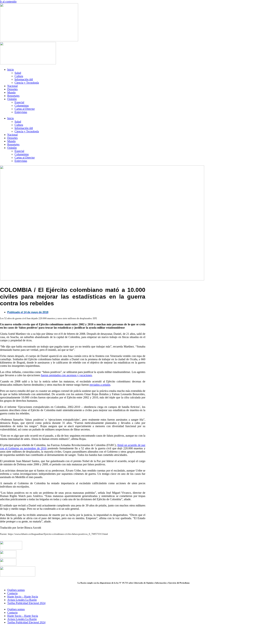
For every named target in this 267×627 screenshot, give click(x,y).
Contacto (12, 593)
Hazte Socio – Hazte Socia (22, 596)
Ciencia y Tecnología (27, 82)
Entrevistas (21, 112)
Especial (19, 102)
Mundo (11, 92)
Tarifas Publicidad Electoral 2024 (26, 603)
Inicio (10, 69)
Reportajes (13, 95)
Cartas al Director (25, 108)
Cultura (19, 76)
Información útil (24, 79)
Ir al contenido (8, 1)
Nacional (12, 85)
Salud (18, 72)
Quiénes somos (16, 590)
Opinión (12, 99)
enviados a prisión (100, 384)
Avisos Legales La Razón (22, 599)
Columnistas (22, 105)
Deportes (12, 89)
